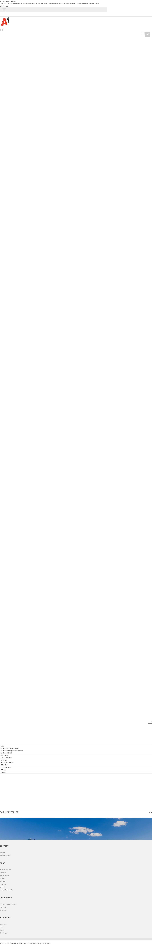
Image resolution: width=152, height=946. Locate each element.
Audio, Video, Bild (16, 32)
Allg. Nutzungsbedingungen (8, 904)
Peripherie (3, 884)
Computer (4, 148)
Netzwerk (4, 526)
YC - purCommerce (44, 943)
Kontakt (2, 853)
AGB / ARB (3, 907)
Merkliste (2, 930)
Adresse (2, 927)
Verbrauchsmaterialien (6, 890)
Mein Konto (3, 924)
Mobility (2, 878)
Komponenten (4, 875)
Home (2, 746)
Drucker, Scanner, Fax (9, 230)
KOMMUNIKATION (7, 512)
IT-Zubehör (5, 344)
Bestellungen (4, 933)
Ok (4, 10)
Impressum (3, 910)
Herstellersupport (5, 855)
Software (4, 659)
